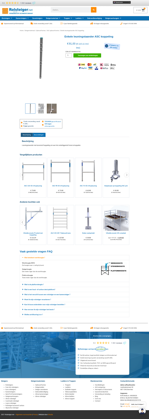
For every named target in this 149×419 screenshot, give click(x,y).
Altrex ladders (69, 396)
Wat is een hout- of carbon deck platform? (39, 289)
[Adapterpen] (116, 183)
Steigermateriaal (30, 30)
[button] (74, 257)
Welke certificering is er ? (33, 314)
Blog (96, 396)
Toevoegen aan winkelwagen (88, 55)
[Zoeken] (93, 10)
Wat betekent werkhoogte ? (34, 257)
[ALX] (60, 230)
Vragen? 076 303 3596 (130, 23)
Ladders (68, 387)
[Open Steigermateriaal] (59, 18)
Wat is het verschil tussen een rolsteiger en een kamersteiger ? (47, 294)
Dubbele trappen (70, 389)
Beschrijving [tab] (27, 135)
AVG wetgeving (100, 387)
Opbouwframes (41, 30)
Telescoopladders (71, 392)
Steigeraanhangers (11, 396)
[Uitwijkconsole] (33, 230)
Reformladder (69, 394)
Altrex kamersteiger (41, 394)
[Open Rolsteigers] (11, 18)
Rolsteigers (9, 385)
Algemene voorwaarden (24, 414)
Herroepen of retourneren (103, 389)
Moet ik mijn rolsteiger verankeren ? (37, 299)
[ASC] (33, 183)
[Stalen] (88, 230)
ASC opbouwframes (53, 30)
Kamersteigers (10, 392)
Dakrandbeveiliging (41, 392)
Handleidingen (100, 385)
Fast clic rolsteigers (11, 387)
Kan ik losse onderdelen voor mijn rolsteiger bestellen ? (44, 304)
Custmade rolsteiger (12, 401)
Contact (97, 401)
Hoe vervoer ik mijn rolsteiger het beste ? (39, 309)
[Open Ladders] (83, 18)
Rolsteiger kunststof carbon (14, 405)
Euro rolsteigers (10, 389)
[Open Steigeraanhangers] (120, 18)
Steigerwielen (39, 387)
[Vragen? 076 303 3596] (121, 23)
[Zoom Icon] (41, 58)
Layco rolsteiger (10, 403)
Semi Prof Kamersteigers (13, 394)
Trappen (68, 385)
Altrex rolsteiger (10, 399)
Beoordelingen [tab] (39, 135)
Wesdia (50, 414)
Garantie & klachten (101, 392)
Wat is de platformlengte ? (34, 284)
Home (21, 30)
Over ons (98, 399)
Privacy (35, 414)
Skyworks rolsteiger (12, 408)
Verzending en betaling (102, 394)
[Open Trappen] (71, 18)
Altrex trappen (70, 399)
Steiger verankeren (41, 389)
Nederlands (119, 2)
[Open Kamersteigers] (28, 18)
